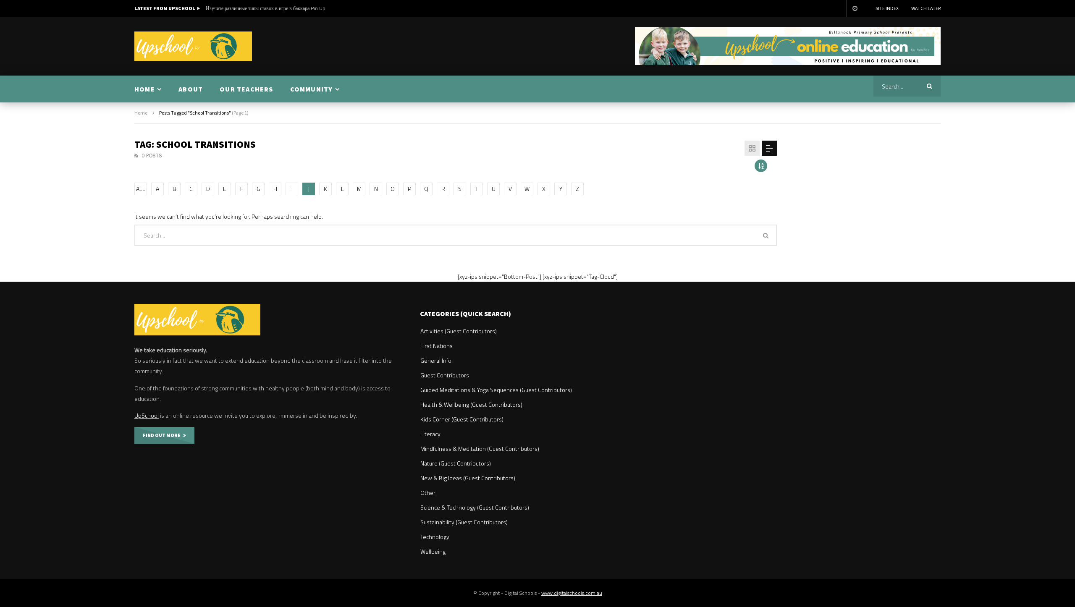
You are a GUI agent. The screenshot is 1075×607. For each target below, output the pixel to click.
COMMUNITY (311, 89)
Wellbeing (433, 551)
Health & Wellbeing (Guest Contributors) (471, 404)
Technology (434, 536)
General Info (435, 360)
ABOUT (190, 89)
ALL (140, 188)
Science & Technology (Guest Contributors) (474, 507)
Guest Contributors (444, 375)
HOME (144, 89)
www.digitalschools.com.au (571, 593)
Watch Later (926, 8)
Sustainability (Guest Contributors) (464, 522)
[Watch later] (854, 8)
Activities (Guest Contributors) (458, 331)
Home (140, 113)
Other (427, 492)
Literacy (430, 433)
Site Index (887, 8)
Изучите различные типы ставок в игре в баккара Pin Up (265, 8)
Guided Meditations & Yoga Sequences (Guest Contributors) (496, 389)
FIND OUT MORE (163, 435)
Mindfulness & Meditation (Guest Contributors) (479, 448)
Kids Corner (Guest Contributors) (461, 419)
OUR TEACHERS (246, 89)
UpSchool (146, 415)
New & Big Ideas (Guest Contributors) (467, 478)
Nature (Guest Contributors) (455, 463)
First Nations (436, 345)
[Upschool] (193, 46)
